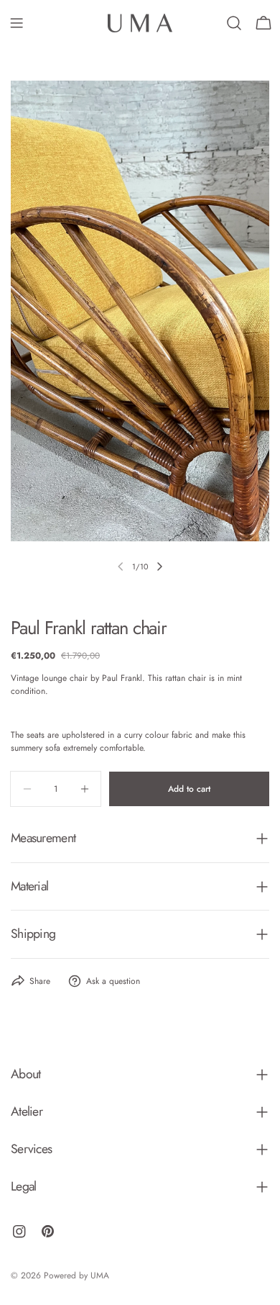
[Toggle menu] (16, 23)
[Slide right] (159, 566)
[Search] (234, 23)
